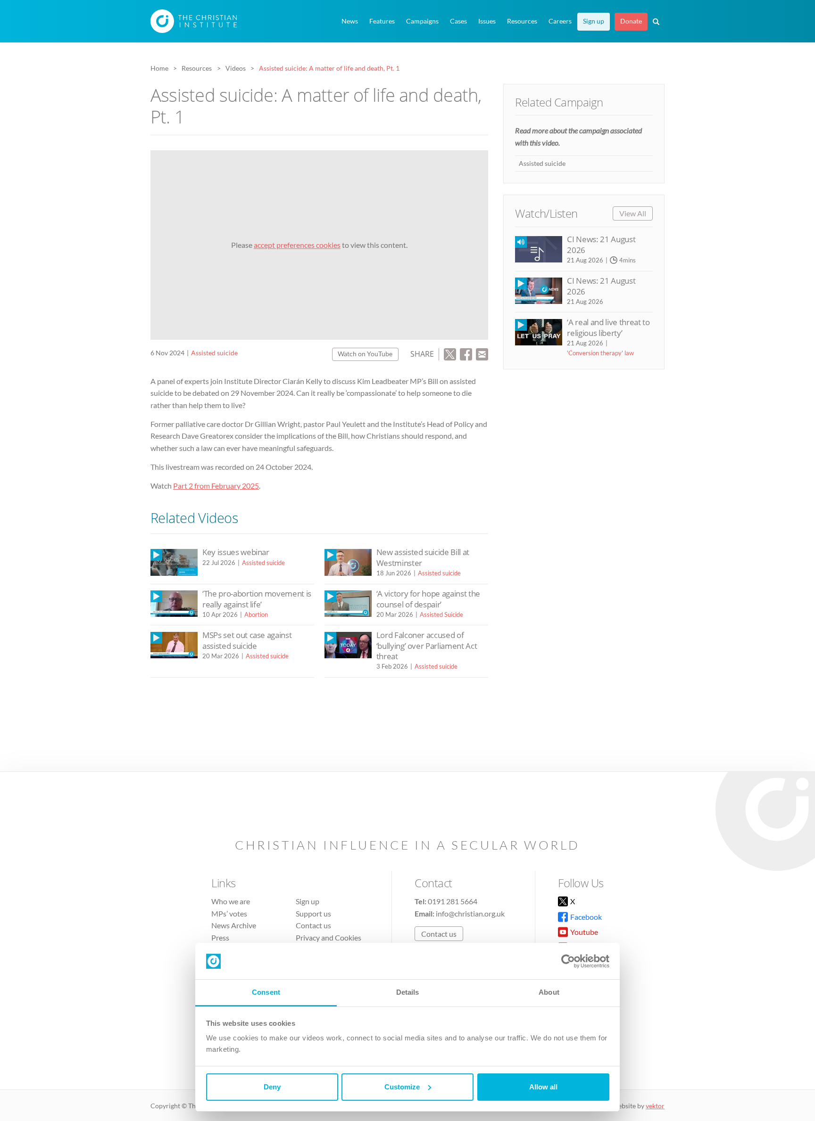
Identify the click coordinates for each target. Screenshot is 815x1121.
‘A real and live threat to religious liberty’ (608, 327)
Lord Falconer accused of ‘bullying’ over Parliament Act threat (426, 646)
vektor (655, 1106)
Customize (402, 1087)
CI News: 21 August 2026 (601, 244)
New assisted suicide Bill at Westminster (422, 557)
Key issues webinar (235, 552)
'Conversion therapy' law (600, 353)
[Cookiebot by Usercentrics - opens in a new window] (568, 961)
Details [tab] (407, 992)
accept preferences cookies (297, 244)
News (349, 21)
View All (632, 213)
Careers (560, 21)
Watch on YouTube (365, 354)
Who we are (230, 901)
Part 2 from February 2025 (216, 485)
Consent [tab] (266, 992)
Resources (522, 21)
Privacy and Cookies (328, 937)
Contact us (313, 925)
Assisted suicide (214, 353)
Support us (313, 913)
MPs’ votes (229, 913)
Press (220, 937)
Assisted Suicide (441, 614)
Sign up (593, 21)
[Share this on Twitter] (450, 353)
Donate (631, 21)
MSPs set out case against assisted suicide (246, 640)
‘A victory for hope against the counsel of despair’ (428, 598)
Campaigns (422, 21)
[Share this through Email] (482, 353)
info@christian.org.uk (470, 913)
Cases (458, 21)
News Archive (233, 925)
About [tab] (549, 992)
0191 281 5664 (452, 901)
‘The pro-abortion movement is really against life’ (256, 598)
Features (382, 21)
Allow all (543, 1087)
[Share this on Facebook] (466, 353)
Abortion (256, 614)
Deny (272, 1087)
